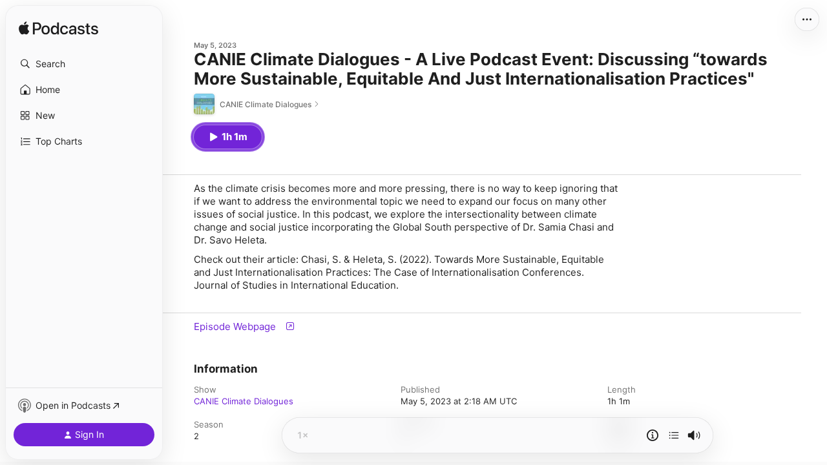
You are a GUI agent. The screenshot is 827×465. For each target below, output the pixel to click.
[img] (58, 29)
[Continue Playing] (674, 435)
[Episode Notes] (652, 435)
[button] (84, 64)
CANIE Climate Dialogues (243, 401)
